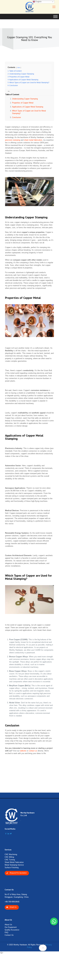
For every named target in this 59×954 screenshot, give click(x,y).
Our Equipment (11, 927)
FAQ (6, 932)
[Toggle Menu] (55, 16)
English (38, 2)
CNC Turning (10, 860)
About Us (8, 925)
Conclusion (16, 117)
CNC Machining (11, 854)
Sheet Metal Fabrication (14, 862)
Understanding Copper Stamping (25, 99)
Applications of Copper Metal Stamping (27, 107)
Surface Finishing (12, 867)
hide (18, 67)
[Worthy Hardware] (29, 6)
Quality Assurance (12, 930)
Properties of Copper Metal (22, 103)
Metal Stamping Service (14, 865)
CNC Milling (9, 857)
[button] (54, 921)
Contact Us (9, 935)
